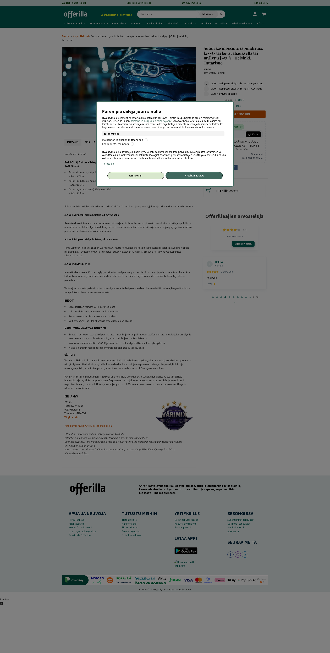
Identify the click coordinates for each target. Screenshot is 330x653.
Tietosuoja (108, 163)
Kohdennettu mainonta (115, 144)
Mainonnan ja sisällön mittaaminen (122, 139)
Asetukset (135, 175)
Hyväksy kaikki (194, 175)
